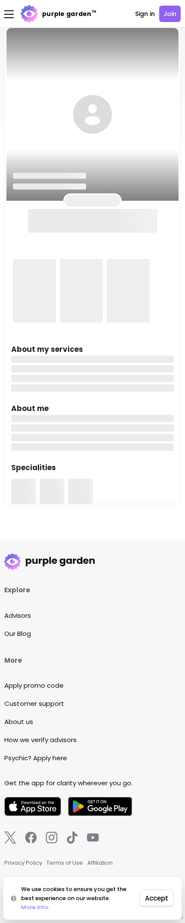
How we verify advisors (40, 739)
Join (169, 13)
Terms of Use (64, 863)
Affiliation (100, 863)
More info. (35, 907)
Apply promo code (34, 685)
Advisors (17, 615)
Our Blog (17, 633)
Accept (156, 898)
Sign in (145, 13)
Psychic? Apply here (35, 757)
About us (18, 721)
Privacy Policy (23, 863)
